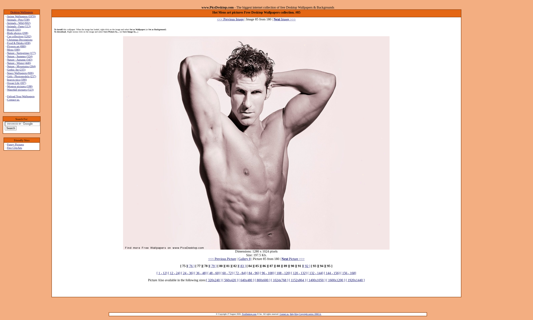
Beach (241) (14, 29)
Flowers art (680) (16, 46)
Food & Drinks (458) (18, 43)
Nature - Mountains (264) (21, 66)
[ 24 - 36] (187, 273)
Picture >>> (293, 259)
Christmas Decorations (19, 39)
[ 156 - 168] (348, 273)
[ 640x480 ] (246, 280)
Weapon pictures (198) (19, 86)
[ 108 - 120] (282, 273)
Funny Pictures (15, 144)
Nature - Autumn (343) (19, 59)
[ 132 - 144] (315, 273)
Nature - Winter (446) (19, 63)
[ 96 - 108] (267, 273)
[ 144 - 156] (332, 273)
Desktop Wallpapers (21, 12)
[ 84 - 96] (253, 273)
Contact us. (13, 99)
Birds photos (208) (17, 33)
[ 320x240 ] (214, 280)
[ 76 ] (190, 266)
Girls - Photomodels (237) (21, 76)
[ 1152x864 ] (297, 280)
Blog (296, 314)
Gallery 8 (244, 259)
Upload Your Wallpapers (21, 96)
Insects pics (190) (17, 79)
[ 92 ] (306, 266)
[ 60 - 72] (226, 273)
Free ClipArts (14, 147)
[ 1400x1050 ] (316, 280)
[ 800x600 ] (262, 280)
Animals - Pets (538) (18, 19)
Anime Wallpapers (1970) (21, 16)
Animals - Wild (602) (18, 23)
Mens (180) (13, 49)
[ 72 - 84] (240, 273)
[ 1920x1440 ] (355, 280)
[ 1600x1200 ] (335, 280)
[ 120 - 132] (299, 273)
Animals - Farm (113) (19, 26)
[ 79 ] (213, 266)
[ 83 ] (242, 266)
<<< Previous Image (230, 19)
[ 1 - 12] (162, 273)
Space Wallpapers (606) (20, 73)
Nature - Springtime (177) (21, 53)
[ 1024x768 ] (279, 280)
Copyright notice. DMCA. (310, 314)
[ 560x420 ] (230, 280)
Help (292, 314)
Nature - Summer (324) (19, 56)
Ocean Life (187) (16, 83)
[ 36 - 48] (200, 273)
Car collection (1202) (19, 36)
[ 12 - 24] (174, 273)
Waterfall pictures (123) (20, 89)
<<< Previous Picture (222, 259)
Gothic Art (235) (16, 69)
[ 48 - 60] (213, 273)
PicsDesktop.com (249, 314)
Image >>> (285, 19)
